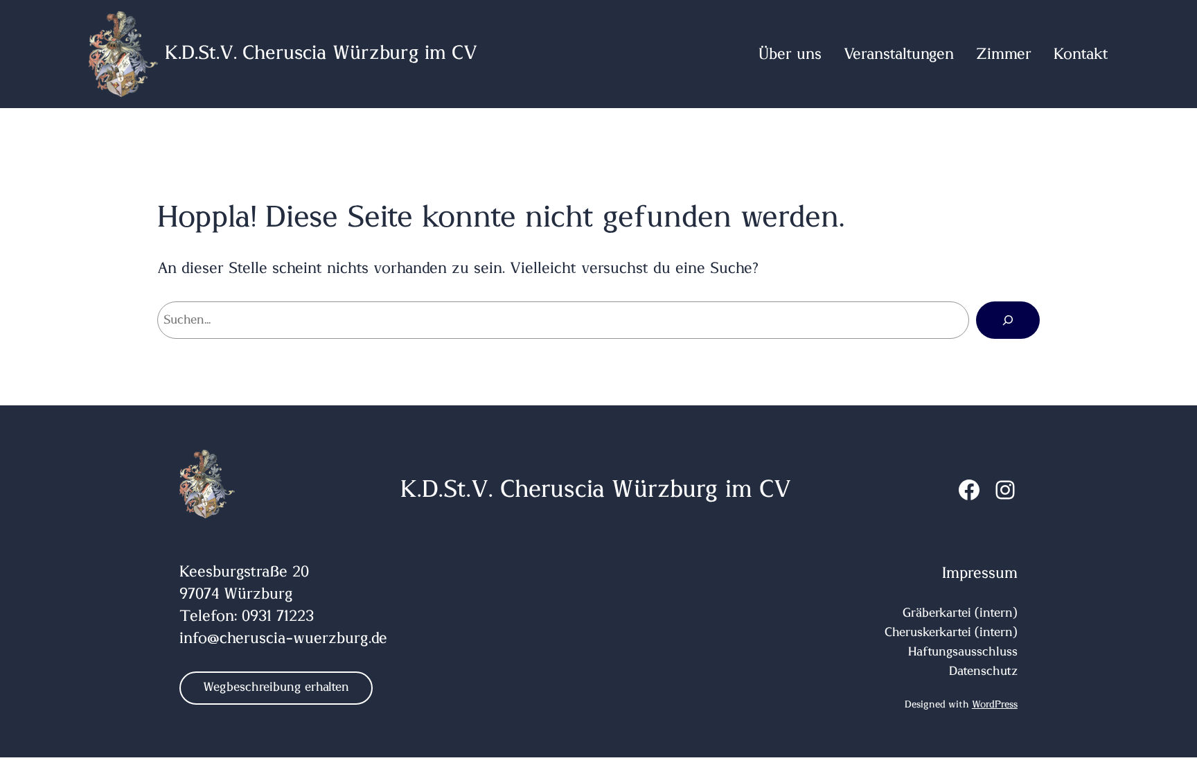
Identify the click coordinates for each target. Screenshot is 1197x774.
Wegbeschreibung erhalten (276, 687)
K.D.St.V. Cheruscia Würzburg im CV (321, 53)
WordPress (995, 705)
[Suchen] (1008, 320)
